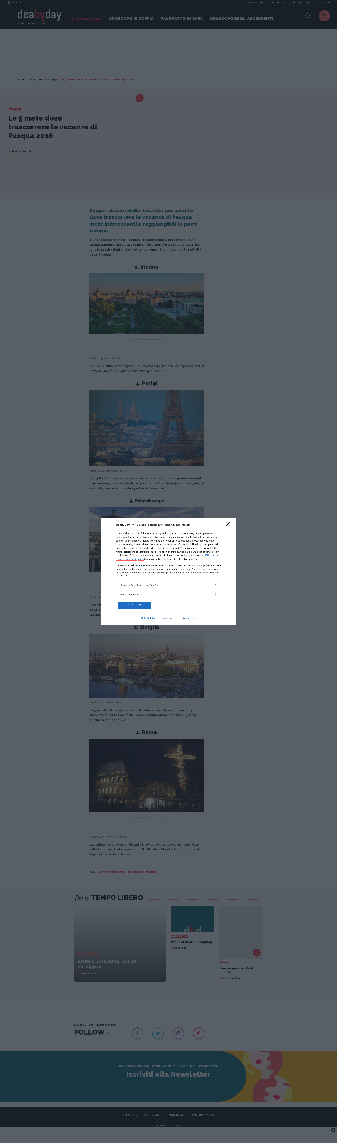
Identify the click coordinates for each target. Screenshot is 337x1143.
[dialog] (168, 571)
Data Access (168, 618)
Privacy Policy (188, 618)
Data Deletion (148, 618)
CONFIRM (134, 605)
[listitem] (168, 585)
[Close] (229, 525)
